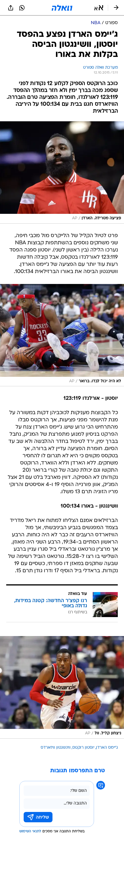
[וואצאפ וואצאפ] (22, 8)
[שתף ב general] (10, 8)
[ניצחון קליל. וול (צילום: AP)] (62, 687)
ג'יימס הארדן (107, 748)
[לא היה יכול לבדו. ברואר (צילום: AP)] (62, 335)
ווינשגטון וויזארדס (56, 748)
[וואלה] (62, 8)
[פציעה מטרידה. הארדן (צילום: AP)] (62, 172)
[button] (98, 7)
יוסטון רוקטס (83, 748)
